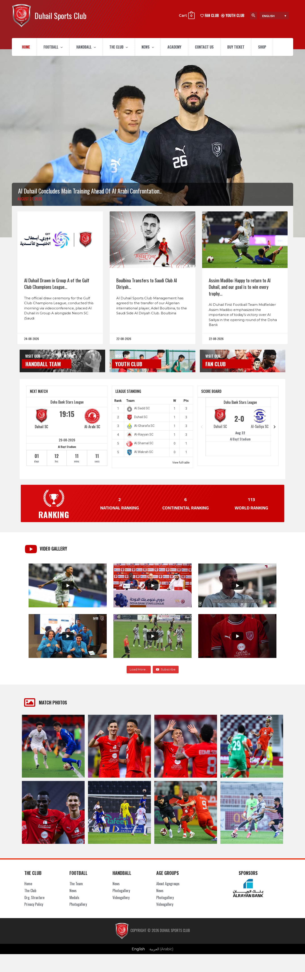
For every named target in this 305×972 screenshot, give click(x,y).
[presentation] (60, 47)
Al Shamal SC (143, 443)
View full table (181, 462)
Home (26, 47)
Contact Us (204, 47)
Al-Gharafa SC (144, 426)
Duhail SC (41, 426)
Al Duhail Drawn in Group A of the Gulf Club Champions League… (56, 283)
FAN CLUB (211, 15)
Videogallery (121, 897)
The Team (76, 883)
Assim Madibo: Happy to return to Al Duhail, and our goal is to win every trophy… (239, 287)
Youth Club (234, 15)
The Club (116, 47)
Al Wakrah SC (143, 452)
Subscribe (168, 669)
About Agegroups (168, 883)
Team (130, 400)
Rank (118, 400)
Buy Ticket (235, 47)
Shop (262, 47)
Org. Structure (34, 897)
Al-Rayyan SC (143, 434)
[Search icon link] (254, 16)
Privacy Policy (33, 904)
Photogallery (78, 904)
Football (51, 47)
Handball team (43, 364)
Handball (84, 47)
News (146, 47)
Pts (186, 400)
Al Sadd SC (142, 408)
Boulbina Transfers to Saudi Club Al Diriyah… (146, 283)
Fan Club (215, 364)
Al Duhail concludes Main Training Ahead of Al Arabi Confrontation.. (90, 190)
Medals (74, 897)
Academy (174, 47)
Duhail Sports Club (60, 15)
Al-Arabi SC (92, 426)
